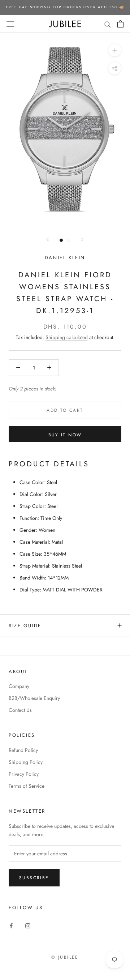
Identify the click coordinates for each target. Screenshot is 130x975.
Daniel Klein (65, 257)
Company (19, 686)
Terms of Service (26, 786)
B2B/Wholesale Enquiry (34, 698)
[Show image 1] (61, 240)
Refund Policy (23, 750)
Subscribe (34, 877)
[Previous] (48, 239)
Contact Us (20, 710)
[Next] (82, 239)
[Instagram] (27, 925)
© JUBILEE (65, 957)
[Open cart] (120, 23)
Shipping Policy (26, 762)
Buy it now (65, 435)
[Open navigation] (10, 24)
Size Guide (25, 625)
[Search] (107, 24)
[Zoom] (114, 50)
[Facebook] (11, 925)
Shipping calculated (67, 337)
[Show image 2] (68, 240)
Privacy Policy (24, 774)
